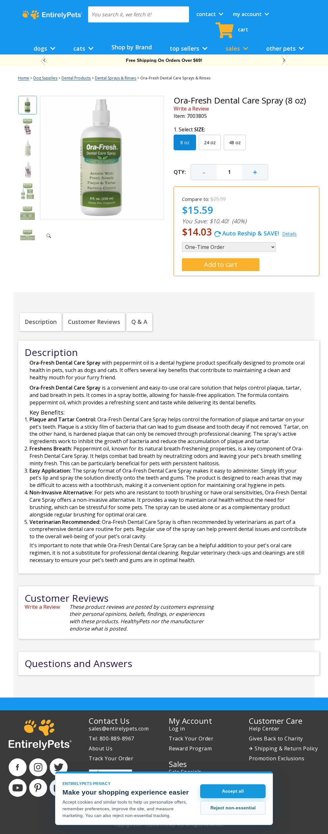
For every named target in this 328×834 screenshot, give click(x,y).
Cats (80, 48)
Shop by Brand (131, 47)
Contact (206, 14)
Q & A (139, 322)
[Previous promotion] (44, 60)
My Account (248, 14)
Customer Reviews (94, 322)
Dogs (41, 48)
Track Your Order (111, 758)
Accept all (233, 791)
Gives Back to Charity (276, 738)
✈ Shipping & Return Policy (283, 748)
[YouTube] (18, 788)
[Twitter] (59, 767)
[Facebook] (18, 767)
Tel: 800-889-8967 (111, 738)
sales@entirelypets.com (119, 728)
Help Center (264, 728)
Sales (234, 48)
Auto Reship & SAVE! (239, 231)
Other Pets (281, 48)
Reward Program (190, 748)
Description (41, 322)
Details (289, 234)
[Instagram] (38, 767)
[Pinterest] (38, 788)
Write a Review (191, 108)
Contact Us (109, 720)
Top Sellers (185, 48)
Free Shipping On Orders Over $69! (164, 60)
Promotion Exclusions (276, 758)
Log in (177, 728)
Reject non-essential (233, 807)
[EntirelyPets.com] (52, 14)
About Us (100, 748)
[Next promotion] (284, 60)
